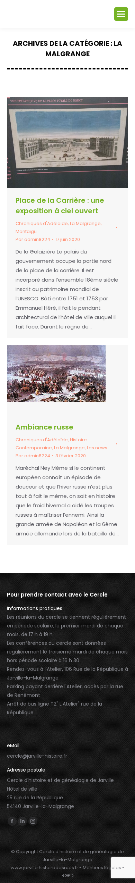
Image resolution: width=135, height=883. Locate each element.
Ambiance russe (44, 427)
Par (33, 239)
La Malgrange (85, 223)
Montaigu (26, 231)
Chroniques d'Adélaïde (42, 223)
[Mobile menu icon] (121, 14)
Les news (97, 447)
